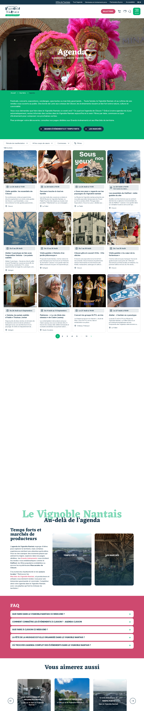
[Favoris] (125, 11)
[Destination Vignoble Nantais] (12, 11)
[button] (129, 11)
